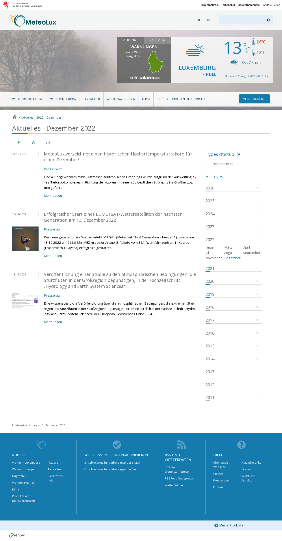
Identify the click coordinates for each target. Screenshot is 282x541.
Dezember (53, 117)
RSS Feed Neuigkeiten (179, 478)
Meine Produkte (231, 525)
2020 (210, 281)
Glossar (218, 474)
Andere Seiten (271, 5)
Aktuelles (27, 117)
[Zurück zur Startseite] (33, 24)
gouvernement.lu (249, 5)
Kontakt (218, 487)
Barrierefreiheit (56, 478)
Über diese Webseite (220, 465)
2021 (210, 268)
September (251, 252)
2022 (39, 117)
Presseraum (53, 169)
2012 (210, 384)
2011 (210, 397)
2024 (210, 213)
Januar (210, 247)
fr (199, 20)
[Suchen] (269, 19)
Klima (146, 99)
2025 (210, 200)
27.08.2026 (157, 40)
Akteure (53, 462)
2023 (210, 226)
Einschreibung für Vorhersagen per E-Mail (112, 462)
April (246, 247)
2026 (210, 188)
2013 (210, 371)
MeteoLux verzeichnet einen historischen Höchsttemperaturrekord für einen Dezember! (118, 157)
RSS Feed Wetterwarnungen (177, 469)
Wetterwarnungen (121, 99)
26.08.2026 (130, 40)
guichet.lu (229, 5)
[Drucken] (34, 143)
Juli (208, 252)
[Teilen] (19, 143)
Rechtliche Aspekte (248, 478)
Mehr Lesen (53, 195)
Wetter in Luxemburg (27, 99)
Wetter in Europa (63, 99)
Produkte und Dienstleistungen (181, 99)
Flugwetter (91, 99)
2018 (210, 307)
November (214, 258)
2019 (210, 294)
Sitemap (246, 469)
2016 (210, 333)
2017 (210, 320)
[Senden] (48, 143)
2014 (210, 358)
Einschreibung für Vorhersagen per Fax (110, 469)
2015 (210, 345)
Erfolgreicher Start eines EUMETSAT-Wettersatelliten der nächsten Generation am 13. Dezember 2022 (113, 217)
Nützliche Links (251, 462)
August (229, 252)
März (228, 247)
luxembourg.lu (210, 5)
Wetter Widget (174, 485)
